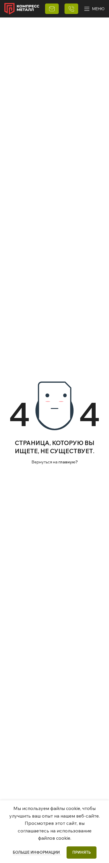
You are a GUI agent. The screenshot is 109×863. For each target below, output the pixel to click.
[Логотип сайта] (21, 8)
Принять (81, 852)
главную (66, 462)
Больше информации (37, 852)
